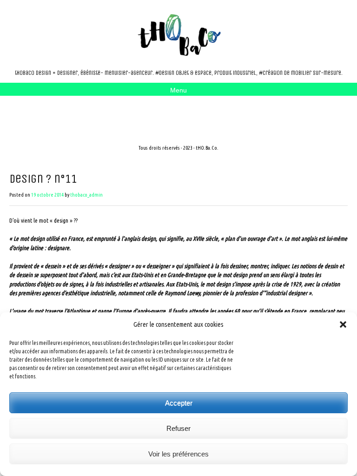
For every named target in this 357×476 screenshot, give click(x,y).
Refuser (178, 428)
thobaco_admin (86, 195)
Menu (178, 90)
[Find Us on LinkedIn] (80, 113)
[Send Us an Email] (50, 113)
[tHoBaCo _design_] (178, 35)
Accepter (178, 403)
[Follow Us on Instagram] (65, 113)
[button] (343, 324)
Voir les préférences (178, 454)
